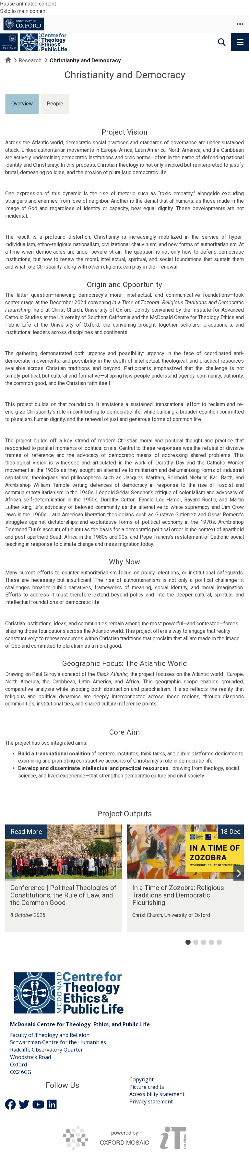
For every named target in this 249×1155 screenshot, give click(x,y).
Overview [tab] (22, 104)
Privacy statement (151, 1101)
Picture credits (146, 1086)
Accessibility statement (156, 1094)
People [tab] (55, 104)
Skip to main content (23, 11)
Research (30, 60)
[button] (240, 24)
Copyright (141, 1079)
